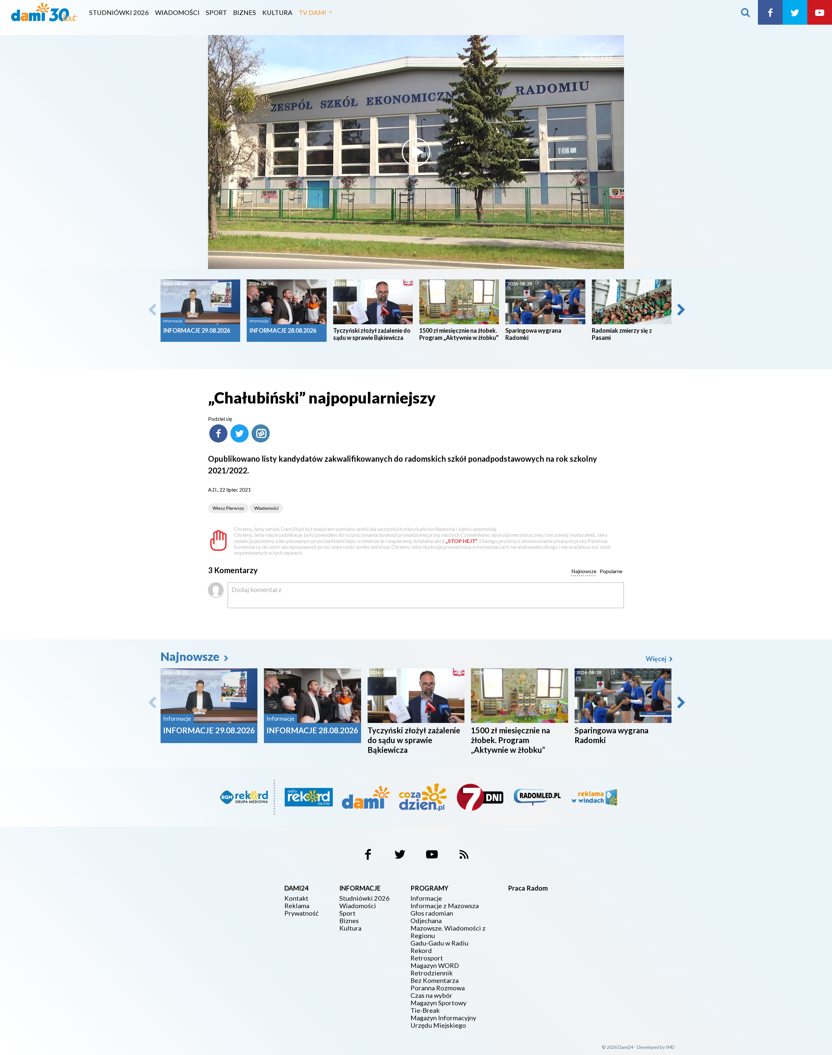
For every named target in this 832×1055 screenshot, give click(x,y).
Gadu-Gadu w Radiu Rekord (439, 946)
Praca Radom (528, 888)
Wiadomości (177, 12)
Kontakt (296, 898)
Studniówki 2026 (119, 12)
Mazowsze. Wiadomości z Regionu (448, 931)
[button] (680, 309)
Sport (216, 12)
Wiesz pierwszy (228, 508)
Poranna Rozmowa (437, 988)
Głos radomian (431, 913)
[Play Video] (416, 152)
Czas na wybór (431, 995)
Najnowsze (191, 656)
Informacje (426, 898)
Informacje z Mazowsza (444, 905)
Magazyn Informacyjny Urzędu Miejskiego (443, 1021)
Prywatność (301, 913)
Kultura (277, 12)
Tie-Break (425, 1010)
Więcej (657, 659)
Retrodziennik (431, 973)
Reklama (296, 905)
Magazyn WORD (434, 965)
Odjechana (426, 920)
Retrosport (426, 958)
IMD (670, 1047)
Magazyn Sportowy (438, 1003)
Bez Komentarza (434, 980)
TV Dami (312, 12)
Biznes (244, 12)
